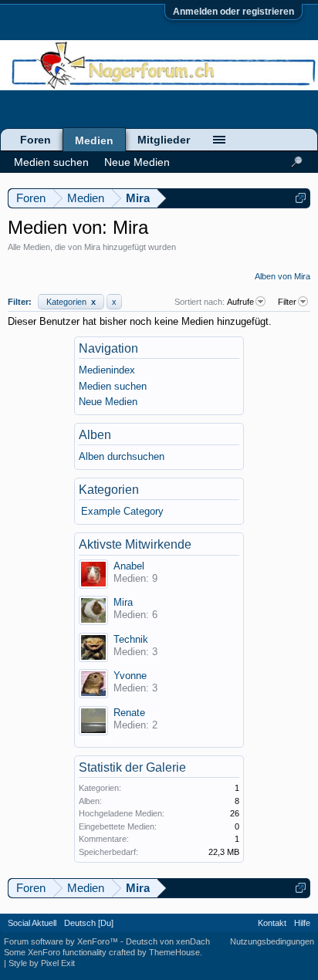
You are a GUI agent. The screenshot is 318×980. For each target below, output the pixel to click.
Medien (94, 140)
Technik (130, 639)
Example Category (122, 511)
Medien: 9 (135, 578)
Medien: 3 (135, 651)
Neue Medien (108, 401)
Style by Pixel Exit (41, 963)
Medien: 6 (135, 614)
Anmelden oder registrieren (233, 11)
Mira (123, 602)
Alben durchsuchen (121, 456)
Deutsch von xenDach (168, 941)
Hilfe (302, 923)
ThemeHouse (174, 952)
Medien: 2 (135, 725)
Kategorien (71, 301)
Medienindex (107, 370)
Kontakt (272, 923)
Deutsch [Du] (88, 923)
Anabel (128, 566)
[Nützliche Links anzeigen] (301, 198)
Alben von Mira (282, 276)
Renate (129, 712)
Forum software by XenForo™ (62, 941)
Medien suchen (113, 386)
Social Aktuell (32, 923)
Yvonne (130, 675)
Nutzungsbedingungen (272, 941)
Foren (35, 139)
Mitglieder (163, 139)
